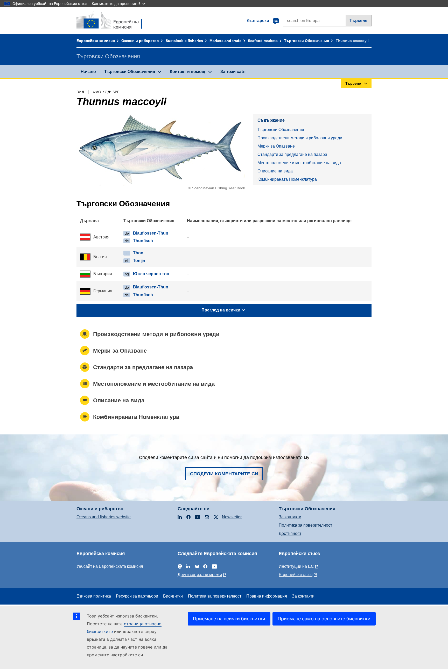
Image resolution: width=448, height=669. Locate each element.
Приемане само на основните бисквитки (324, 618)
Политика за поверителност (305, 525)
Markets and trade (225, 41)
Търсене (358, 20)
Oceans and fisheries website (103, 517)
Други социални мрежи (200, 574)
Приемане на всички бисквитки (229, 618)
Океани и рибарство (140, 41)
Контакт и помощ (187, 71)
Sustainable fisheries (184, 41)
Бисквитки (173, 596)
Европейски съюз (295, 574)
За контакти (290, 517)
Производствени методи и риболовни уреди (299, 138)
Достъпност (290, 533)
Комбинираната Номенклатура (287, 179)
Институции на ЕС (296, 566)
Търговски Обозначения (306, 41)
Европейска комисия (95, 41)
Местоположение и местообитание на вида (299, 163)
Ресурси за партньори (137, 596)
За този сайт (233, 71)
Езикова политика (93, 596)
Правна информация (266, 596)
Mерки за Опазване (276, 146)
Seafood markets (263, 41)
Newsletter (232, 517)
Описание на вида (275, 171)
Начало (88, 71)
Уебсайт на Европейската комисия (109, 566)
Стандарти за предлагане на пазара (292, 154)
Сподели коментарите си (224, 473)
